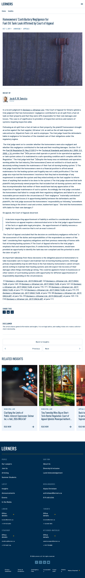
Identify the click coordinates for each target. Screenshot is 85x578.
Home (4, 11)
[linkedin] (44, 562)
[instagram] (40, 562)
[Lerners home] (7, 4)
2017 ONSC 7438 (40, 284)
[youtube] (48, 562)
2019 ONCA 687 (24, 281)
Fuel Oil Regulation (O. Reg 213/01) (21, 150)
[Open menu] (82, 4)
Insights (10, 11)
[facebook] (36, 562)
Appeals (26, 29)
